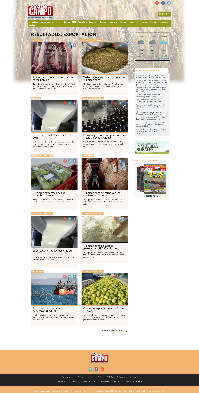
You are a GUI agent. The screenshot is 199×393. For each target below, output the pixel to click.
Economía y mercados (92, 98)
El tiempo (153, 22)
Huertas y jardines (127, 22)
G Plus (157, 3)
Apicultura (82, 22)
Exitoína (112, 377)
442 (75, 377)
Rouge (102, 377)
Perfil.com (66, 377)
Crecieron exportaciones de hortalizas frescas (49, 194)
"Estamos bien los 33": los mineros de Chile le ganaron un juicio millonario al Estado (150, 107)
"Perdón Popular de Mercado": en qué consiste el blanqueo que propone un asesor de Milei (150, 124)
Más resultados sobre (112, 331)
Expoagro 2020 (70, 22)
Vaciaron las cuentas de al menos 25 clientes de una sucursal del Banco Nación (152, 76)
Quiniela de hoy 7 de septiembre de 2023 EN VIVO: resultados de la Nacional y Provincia (151, 131)
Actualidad (33, 22)
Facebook (163, 3)
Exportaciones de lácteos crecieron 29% (53, 136)
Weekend (136, 381)
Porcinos (36, 40)
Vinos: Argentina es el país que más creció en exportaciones (104, 136)
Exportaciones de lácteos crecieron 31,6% (53, 252)
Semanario (104, 381)
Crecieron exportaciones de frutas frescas (103, 310)
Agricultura (45, 22)
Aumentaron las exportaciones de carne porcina (53, 78)
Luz (68, 381)
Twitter (169, 3)
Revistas (133, 377)
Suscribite (164, 14)
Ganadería (93, 22)
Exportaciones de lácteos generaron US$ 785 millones (100, 247)
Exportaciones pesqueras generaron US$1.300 (48, 310)
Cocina (32, 25)
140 (95, 377)
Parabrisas (124, 381)
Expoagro (104, 22)
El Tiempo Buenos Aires (152, 34)
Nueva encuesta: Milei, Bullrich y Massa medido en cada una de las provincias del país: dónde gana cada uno (151, 83)
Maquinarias (142, 22)
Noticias (86, 381)
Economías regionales (93, 40)
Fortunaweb (85, 377)
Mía (95, 381)
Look (115, 381)
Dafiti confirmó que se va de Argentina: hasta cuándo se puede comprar (150, 118)
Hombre (76, 381)
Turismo (122, 377)
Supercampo (45, 10)
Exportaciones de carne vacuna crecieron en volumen (102, 194)
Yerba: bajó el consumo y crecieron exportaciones (104, 78)
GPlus (65, 45)
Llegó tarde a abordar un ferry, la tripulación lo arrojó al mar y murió (149, 113)
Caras (60, 381)
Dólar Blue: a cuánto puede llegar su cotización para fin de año (149, 96)
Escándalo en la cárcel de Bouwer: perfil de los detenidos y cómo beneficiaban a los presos (151, 90)
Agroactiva (56, 22)
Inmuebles (164, 22)
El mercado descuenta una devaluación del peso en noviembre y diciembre (150, 101)
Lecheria (113, 22)
